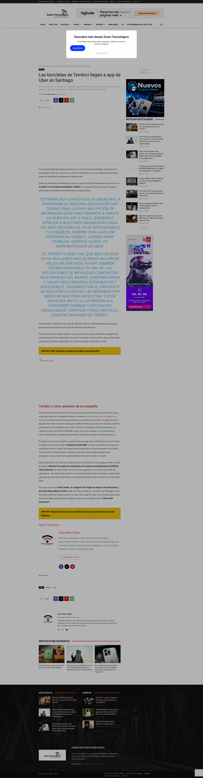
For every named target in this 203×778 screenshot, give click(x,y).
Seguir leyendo (101, 53)
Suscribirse (77, 48)
